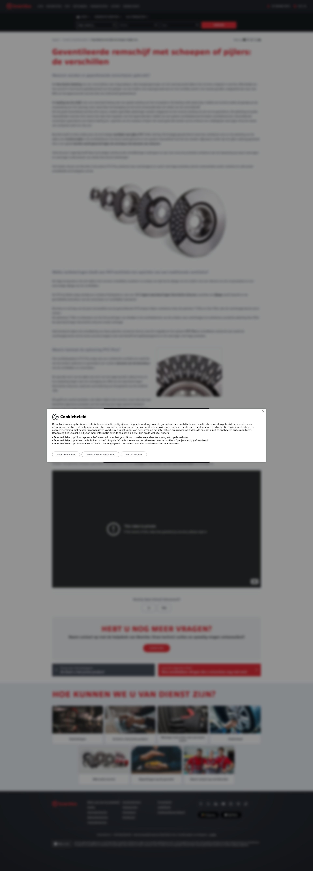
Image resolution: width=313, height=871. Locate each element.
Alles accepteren (66, 454)
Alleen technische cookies (100, 454)
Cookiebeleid (76, 433)
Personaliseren (134, 454)
